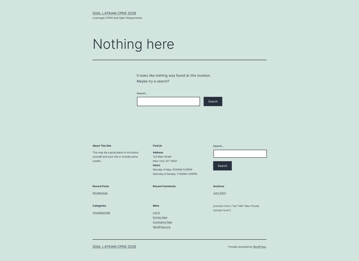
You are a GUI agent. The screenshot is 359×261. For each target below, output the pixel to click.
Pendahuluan (100, 193)
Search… (142, 93)
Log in (156, 212)
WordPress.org (161, 227)
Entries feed (160, 217)
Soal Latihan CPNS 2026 (114, 13)
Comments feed (162, 222)
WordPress (259, 246)
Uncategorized (101, 212)
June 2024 (219, 193)
